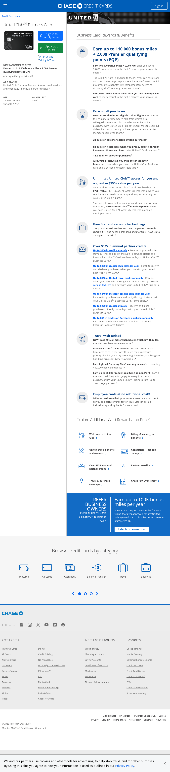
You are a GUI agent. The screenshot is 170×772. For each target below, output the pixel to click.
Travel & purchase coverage (102, 482)
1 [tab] (79, 593)
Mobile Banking (134, 654)
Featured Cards (9, 648)
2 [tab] (85, 593)
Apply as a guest (54, 48)
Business (146, 576)
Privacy (94, 719)
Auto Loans (90, 676)
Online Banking (134, 648)
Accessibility (135, 719)
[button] (164, 763)
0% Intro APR (44, 670)
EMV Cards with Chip (48, 687)
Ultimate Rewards (136, 676)
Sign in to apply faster (53, 35)
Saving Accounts (93, 659)
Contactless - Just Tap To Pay (143, 451)
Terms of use (119, 719)
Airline (5, 693)
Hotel (4, 698)
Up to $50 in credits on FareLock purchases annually (123, 318)
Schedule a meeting (136, 693)
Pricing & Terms (47, 60)
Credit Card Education (137, 687)
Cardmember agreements (139, 659)
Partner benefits (144, 465)
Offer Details (46, 56)
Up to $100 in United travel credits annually (118, 278)
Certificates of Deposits (96, 665)
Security (106, 719)
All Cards (47, 576)
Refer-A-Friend (45, 693)
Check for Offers (46, 698)
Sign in (161, 6)
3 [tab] (91, 593)
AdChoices (161, 719)
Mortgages (90, 670)
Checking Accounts (94, 654)
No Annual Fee (45, 659)
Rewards (6, 687)
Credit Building (45, 654)
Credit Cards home (11, 16)
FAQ (129, 682)
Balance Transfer (96, 576)
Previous (73, 593)
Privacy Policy (124, 766)
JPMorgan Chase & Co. (145, 715)
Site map (148, 719)
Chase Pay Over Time (144, 480)
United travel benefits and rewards (102, 451)
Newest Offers (9, 659)
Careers (162, 715)
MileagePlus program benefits (144, 436)
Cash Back (70, 576)
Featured (24, 576)
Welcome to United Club (100, 436)
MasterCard (44, 682)
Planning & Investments (97, 682)
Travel (124, 576)
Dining (41, 648)
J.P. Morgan (124, 715)
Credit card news (135, 665)
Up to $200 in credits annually (110, 250)
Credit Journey (92, 648)
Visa (40, 676)
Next (97, 593)
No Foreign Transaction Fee (51, 665)
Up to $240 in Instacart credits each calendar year (121, 293)
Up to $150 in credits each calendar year (116, 265)
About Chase (109, 715)
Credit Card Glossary (137, 670)
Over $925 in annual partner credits (102, 467)
